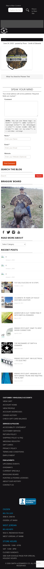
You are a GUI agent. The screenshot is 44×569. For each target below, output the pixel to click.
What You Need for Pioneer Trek (18, 76)
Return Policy (10, 434)
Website (7, 153)
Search (39, 176)
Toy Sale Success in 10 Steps (26, 283)
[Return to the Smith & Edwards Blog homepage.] (4, 31)
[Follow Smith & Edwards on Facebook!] (3, 232)
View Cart (7, 401)
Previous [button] (4, 207)
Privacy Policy (10, 448)
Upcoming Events (11, 464)
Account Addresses (12, 412)
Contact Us (8, 485)
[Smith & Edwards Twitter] (8, 232)
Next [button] (40, 207)
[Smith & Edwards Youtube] (18, 232)
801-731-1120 (8, 513)
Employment (9, 455)
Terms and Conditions (13, 452)
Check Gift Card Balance (15, 419)
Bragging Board (11, 474)
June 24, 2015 (8, 43)
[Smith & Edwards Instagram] (13, 232)
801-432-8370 (8, 529)
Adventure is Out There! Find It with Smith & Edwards (27, 314)
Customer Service (12, 431)
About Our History (12, 481)
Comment (8, 99)
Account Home (10, 405)
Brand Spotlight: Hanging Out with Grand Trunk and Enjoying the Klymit (28, 375)
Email (7, 144)
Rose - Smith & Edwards (32, 43)
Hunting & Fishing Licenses (15, 478)
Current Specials (11, 471)
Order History (10, 415)
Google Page (17, 556)
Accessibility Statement (14, 427)
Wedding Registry (11, 441)
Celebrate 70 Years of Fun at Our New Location (26, 299)
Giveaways (8, 467)
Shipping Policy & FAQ (13, 438)
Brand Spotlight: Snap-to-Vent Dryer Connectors (28, 329)
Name (7, 136)
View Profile (9, 408)
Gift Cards (8, 445)
